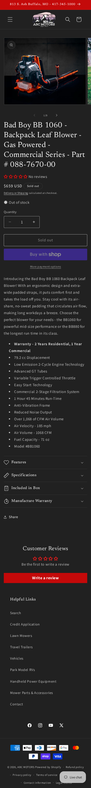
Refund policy (75, 767)
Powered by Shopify (48, 767)
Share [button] (13, 517)
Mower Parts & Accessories (31, 692)
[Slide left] (34, 115)
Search (15, 613)
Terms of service (46, 775)
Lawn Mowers (21, 635)
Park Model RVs (22, 669)
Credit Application (25, 624)
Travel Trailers (21, 647)
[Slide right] (56, 115)
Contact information (37, 782)
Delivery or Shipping (16, 193)
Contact (16, 704)
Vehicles (17, 658)
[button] (10, 19)
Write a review (45, 578)
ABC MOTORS (25, 767)
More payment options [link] (45, 266)
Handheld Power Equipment (33, 681)
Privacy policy (22, 775)
